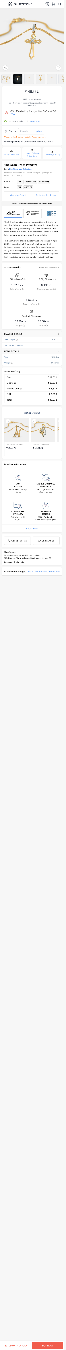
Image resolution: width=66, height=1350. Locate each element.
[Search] (59, 4)
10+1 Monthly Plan (16, 1345)
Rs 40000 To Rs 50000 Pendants (44, 571)
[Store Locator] (47, 4)
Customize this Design (45, 195)
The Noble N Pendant (15, 444)
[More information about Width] (46, 325)
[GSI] (52, 213)
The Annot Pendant (41, 444)
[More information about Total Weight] (17, 340)
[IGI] (32, 213)
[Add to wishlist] (58, 67)
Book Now (35, 121)
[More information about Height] (23, 325)
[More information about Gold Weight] (23, 289)
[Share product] (5, 67)
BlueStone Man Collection (20, 169)
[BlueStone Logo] (20, 4)
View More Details (18, 195)
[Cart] (53, 4)
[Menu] (4, 4)
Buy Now (47, 1345)
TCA (12, 114)
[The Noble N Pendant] (16, 430)
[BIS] (13, 213)
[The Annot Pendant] (43, 430)
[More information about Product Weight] (39, 304)
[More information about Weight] (12, 363)
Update (38, 131)
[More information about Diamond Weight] (54, 289)
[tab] (6, 79)
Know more (32, 528)
